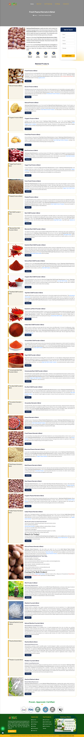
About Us (39, 4)
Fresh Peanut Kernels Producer (39, 422)
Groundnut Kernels (40, 470)
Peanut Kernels (70, 485)
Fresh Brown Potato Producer (53, 93)
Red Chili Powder (49, 552)
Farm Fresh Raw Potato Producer (60, 140)
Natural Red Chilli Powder (35, 253)
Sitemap (34, 726)
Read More (28, 81)
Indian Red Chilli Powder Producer (49, 362)
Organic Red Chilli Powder (35, 378)
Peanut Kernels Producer (51, 553)
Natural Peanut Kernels (29, 526)
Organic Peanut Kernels (42, 456)
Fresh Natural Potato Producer (48, 109)
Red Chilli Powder (67, 234)
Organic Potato (29, 333)
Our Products (47, 4)
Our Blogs (57, 4)
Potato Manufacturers (63, 537)
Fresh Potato (47, 719)
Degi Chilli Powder (58, 219)
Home (32, 4)
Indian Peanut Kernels (40, 573)
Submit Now (68, 55)
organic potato (41, 77)
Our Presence (35, 728)
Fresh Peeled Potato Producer (57, 204)
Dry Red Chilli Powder (62, 280)
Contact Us (66, 4)
